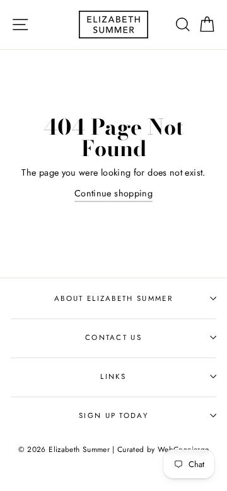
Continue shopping (113, 193)
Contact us (113, 337)
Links (113, 376)
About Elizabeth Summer (113, 298)
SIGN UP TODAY (113, 415)
